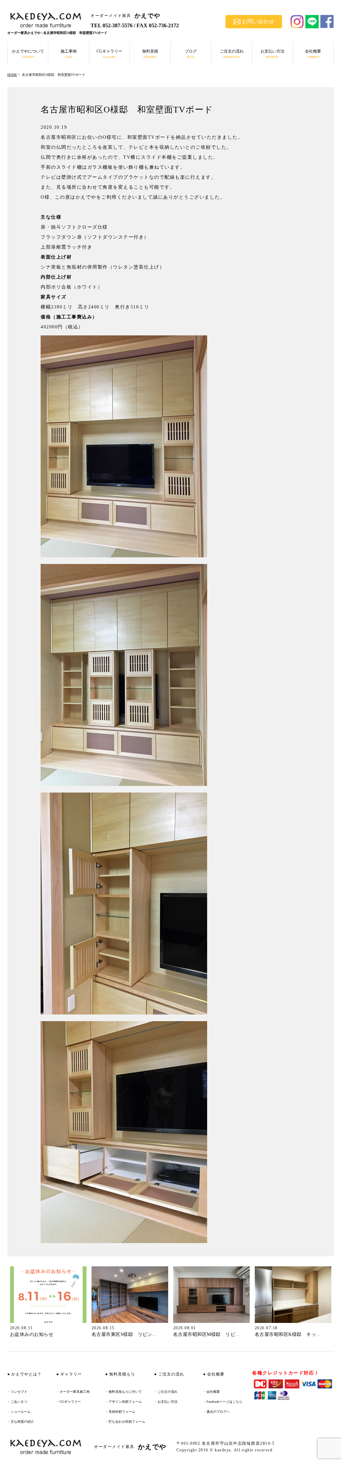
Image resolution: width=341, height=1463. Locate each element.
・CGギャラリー (68, 1401)
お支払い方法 (272, 54)
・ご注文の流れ (165, 1391)
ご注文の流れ (232, 54)
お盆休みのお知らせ (32, 1334)
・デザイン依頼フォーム (123, 1401)
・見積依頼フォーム (120, 1411)
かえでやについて (28, 54)
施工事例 (69, 54)
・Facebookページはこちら (222, 1401)
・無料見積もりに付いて (123, 1391)
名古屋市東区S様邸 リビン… (124, 1334)
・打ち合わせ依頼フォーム (125, 1421)
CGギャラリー (109, 54)
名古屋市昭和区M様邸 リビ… (206, 1334)
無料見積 (150, 54)
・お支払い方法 (165, 1401)
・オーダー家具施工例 (73, 1391)
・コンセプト (17, 1391)
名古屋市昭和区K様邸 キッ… (288, 1334)
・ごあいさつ (17, 1401)
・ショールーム (19, 1411)
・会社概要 (211, 1391)
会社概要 (313, 54)
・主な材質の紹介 (20, 1421)
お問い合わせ (258, 21)
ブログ (191, 54)
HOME (12, 75)
